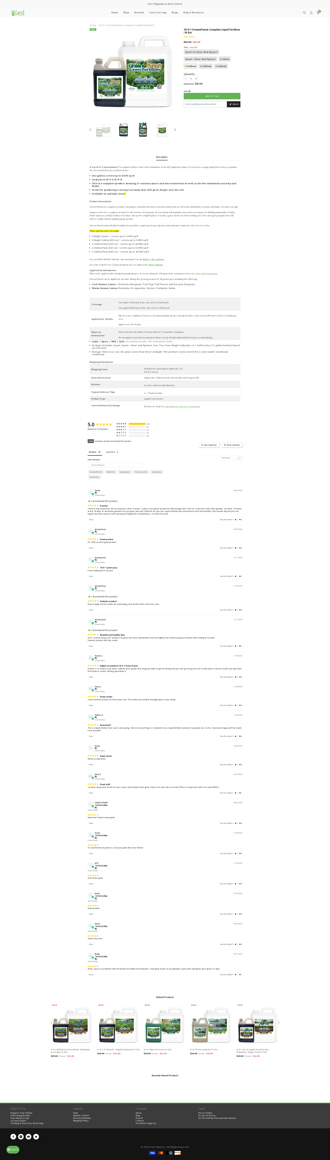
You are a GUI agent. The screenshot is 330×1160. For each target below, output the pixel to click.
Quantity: (189, 74)
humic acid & (141, 472)
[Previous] (90, 130)
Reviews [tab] (92, 452)
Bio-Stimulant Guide (160, 341)
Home (93, 25)
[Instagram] (21, 1137)
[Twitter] (36, 1137)
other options (155, 265)
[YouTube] (28, 1137)
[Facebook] (13, 1137)
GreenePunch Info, (137, 341)
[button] (236, 519)
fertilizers (94, 477)
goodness (156, 472)
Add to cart (212, 96)
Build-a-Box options (153, 259)
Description (162, 157)
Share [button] (91, 519)
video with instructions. (206, 273)
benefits (111, 472)
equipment (125, 472)
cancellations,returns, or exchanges (182, 406)
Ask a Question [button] (210, 445)
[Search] (304, 12)
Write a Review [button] (233, 445)
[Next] (175, 130)
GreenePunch (96, 472)
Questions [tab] (110, 452)
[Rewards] (12, 1150)
